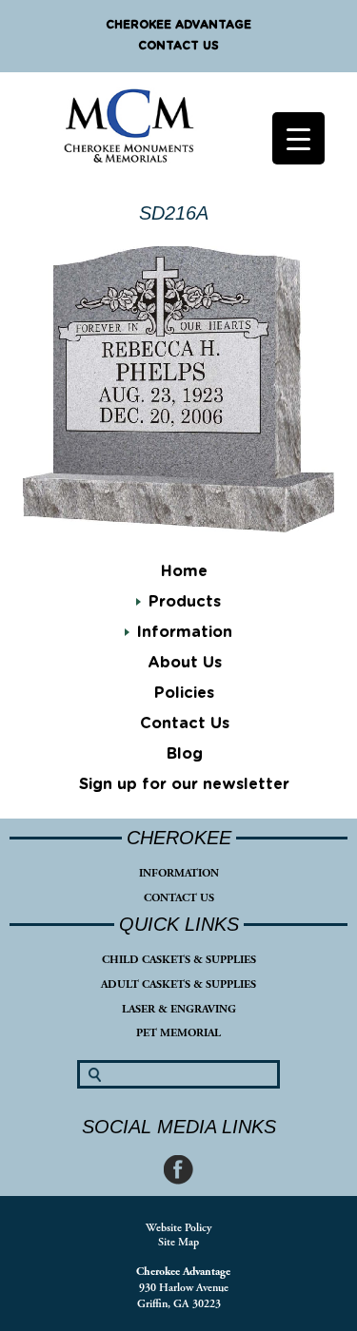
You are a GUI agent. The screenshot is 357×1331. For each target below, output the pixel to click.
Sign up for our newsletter (184, 784)
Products (185, 601)
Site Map (178, 1242)
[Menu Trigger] (298, 138)
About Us (185, 662)
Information (184, 632)
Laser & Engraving (179, 1009)
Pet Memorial (178, 1033)
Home (184, 571)
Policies (184, 693)
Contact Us (178, 45)
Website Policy (178, 1228)
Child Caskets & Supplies (179, 960)
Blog (185, 754)
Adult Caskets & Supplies (178, 984)
